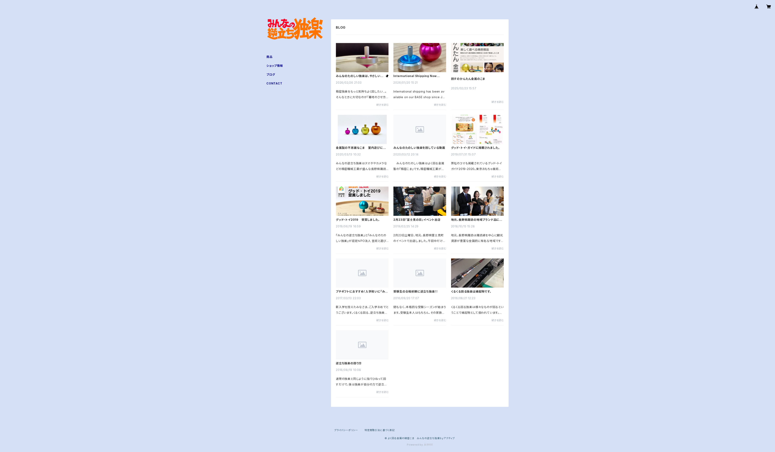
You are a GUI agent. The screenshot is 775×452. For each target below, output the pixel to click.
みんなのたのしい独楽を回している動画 (419, 147)
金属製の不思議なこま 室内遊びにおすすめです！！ (361, 147)
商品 (269, 56)
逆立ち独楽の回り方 (349, 363)
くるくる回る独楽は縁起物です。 (471, 291)
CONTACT (274, 83)
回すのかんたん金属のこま (468, 78)
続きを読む (382, 104)
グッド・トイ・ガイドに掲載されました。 (475, 147)
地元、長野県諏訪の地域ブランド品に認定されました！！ (476, 219)
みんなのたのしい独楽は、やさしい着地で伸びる (359, 76)
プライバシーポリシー (346, 430)
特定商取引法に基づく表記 (379, 430)
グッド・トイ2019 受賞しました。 (358, 219)
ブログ (270, 74)
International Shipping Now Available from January (415, 76)
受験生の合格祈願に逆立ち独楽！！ (415, 291)
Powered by (415, 444)
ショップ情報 (274, 65)
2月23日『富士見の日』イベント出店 (416, 219)
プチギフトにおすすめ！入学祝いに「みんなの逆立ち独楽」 (362, 291)
